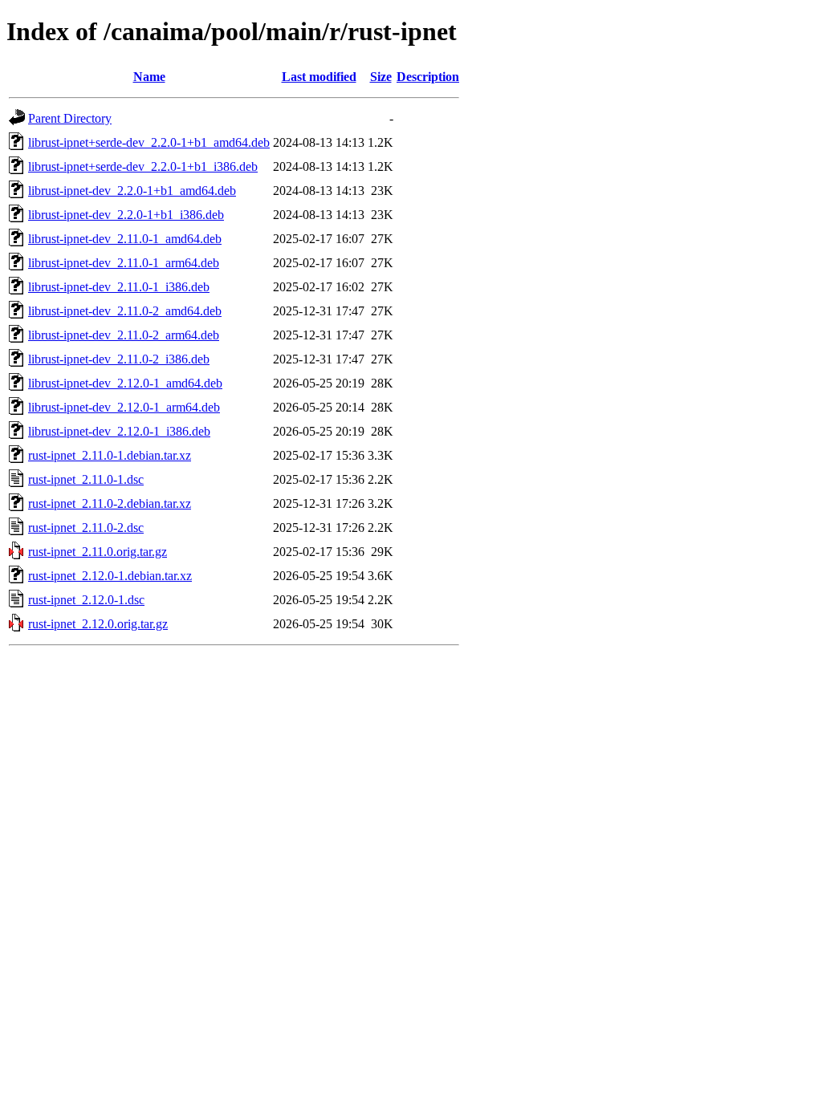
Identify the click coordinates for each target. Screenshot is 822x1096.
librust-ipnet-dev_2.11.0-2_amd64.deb (125, 311)
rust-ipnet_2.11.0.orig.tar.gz (97, 551)
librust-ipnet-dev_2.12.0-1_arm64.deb (124, 407)
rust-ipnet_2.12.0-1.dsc (86, 600)
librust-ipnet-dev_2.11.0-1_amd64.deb (125, 239)
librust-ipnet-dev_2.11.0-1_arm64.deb (123, 263)
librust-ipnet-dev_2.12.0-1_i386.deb (119, 431)
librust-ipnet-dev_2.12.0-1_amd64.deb (125, 383)
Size (381, 76)
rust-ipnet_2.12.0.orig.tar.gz (98, 624)
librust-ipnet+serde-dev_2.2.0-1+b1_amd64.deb (149, 142)
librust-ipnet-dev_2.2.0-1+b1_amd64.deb (132, 190)
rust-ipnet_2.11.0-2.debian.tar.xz (109, 503)
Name (149, 76)
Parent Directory (70, 118)
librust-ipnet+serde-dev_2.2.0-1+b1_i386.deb (143, 166)
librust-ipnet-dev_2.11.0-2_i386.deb (119, 359)
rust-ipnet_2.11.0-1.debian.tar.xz (109, 455)
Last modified (319, 76)
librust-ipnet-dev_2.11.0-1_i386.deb (119, 287)
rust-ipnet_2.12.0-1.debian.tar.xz (110, 576)
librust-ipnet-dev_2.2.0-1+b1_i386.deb (126, 214)
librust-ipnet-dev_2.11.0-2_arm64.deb (123, 335)
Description (428, 76)
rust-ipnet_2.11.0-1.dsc (86, 479)
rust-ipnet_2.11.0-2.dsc (86, 527)
